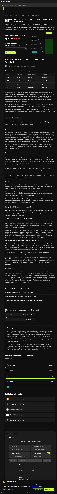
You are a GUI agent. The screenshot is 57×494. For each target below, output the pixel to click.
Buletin (6, 5)
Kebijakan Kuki (35, 486)
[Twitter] (7, 437)
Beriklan (24, 5)
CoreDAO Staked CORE (15, 15)
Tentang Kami (22, 468)
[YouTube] (10, 437)
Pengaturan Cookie (37, 492)
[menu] (2, 12)
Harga (6, 15)
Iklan (20, 477)
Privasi (23, 492)
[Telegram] (13, 437)
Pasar (19, 5)
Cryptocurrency (35, 468)
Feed (2, 5)
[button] (30, 292)
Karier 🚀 (21, 470)
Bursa (33, 470)
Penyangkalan (29, 492)
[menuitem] (2, 8)
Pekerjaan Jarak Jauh (24, 479)
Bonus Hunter (13, 5)
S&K (19, 492)
